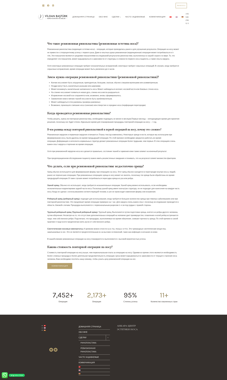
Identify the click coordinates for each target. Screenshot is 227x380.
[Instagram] (43, 6)
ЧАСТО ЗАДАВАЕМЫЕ (135, 17)
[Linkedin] (53, 6)
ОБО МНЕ (103, 17)
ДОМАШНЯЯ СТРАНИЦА (83, 17)
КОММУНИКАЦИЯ (157, 17)
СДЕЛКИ (82, 337)
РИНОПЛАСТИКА (88, 343)
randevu (181, 5)
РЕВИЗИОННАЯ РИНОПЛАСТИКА (88, 350)
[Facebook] (48, 6)
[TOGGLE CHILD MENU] (108, 337)
